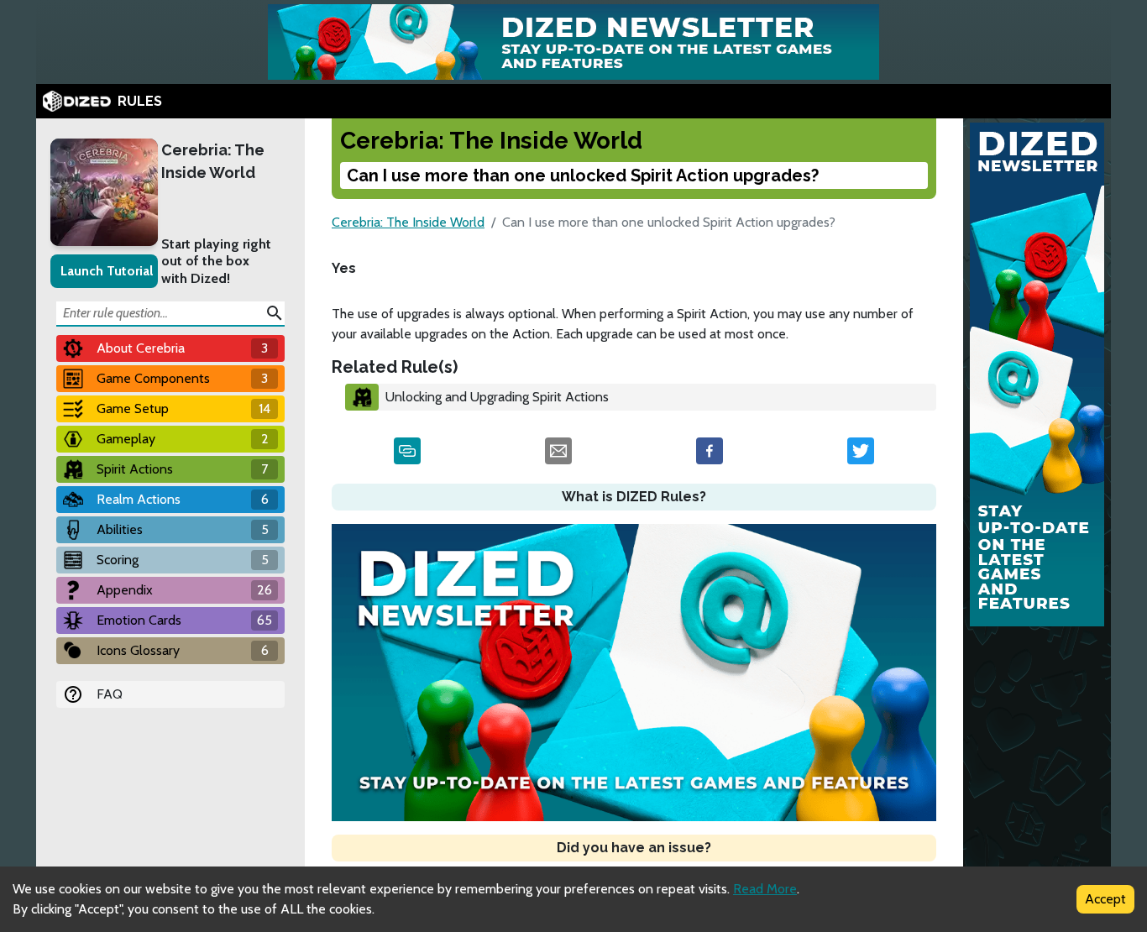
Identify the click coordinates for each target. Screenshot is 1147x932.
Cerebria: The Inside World (212, 161)
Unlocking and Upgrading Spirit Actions (497, 397)
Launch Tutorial (106, 271)
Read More (765, 889)
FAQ (110, 694)
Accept (1105, 899)
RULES (140, 101)
